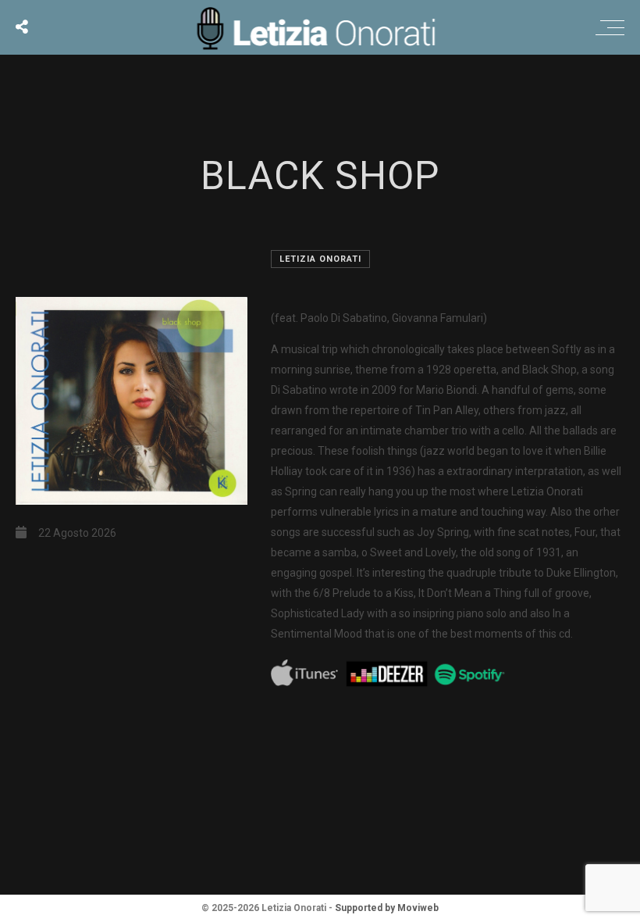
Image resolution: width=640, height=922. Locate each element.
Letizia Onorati (320, 259)
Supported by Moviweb (387, 907)
